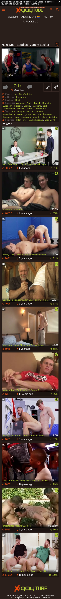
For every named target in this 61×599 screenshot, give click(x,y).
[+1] (4, 10)
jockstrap (53, 117)
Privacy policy (33, 598)
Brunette (46, 103)
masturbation (9, 114)
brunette (47, 114)
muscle (29, 111)
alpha (44, 117)
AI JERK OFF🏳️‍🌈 (30, 17)
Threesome (40, 108)
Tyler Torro (21, 120)
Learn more (37, 4)
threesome (8, 117)
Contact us (30, 595)
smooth (36, 117)
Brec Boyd (50, 120)
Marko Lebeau (35, 120)
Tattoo (29, 108)
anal (13, 111)
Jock (45, 106)
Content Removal (46, 595)
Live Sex (13, 17)
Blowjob (37, 103)
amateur (39, 111)
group (28, 114)
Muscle (20, 108)
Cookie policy (17, 598)
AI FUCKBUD (30, 21)
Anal (29, 103)
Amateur (20, 103)
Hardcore (36, 106)
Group (27, 106)
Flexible (18, 106)
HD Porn (48, 17)
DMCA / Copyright (14, 595)
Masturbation (9, 108)
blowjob (21, 111)
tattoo (20, 114)
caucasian (26, 117)
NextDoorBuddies (23, 94)
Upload (46, 598)
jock (17, 117)
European (7, 106)
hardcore (37, 114)
